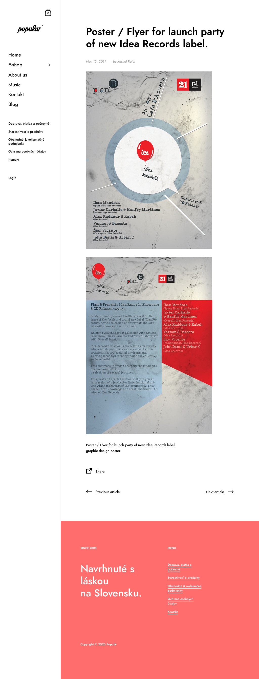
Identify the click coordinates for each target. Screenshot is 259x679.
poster (115, 450)
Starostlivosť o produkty (184, 577)
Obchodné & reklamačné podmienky (184, 588)
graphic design (98, 450)
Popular (111, 644)
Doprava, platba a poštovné (179, 567)
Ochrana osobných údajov (180, 601)
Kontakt (173, 612)
